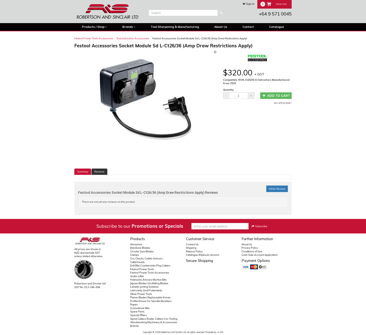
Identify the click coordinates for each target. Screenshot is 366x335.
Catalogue (276, 27)
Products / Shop (93, 27)
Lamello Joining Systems (144, 286)
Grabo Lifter (137, 276)
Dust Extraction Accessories (132, 38)
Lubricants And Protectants (146, 290)
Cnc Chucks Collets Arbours (146, 258)
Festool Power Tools (142, 269)
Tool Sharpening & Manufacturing (175, 27)
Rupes (134, 304)
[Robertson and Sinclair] (108, 11)
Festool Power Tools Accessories (93, 38)
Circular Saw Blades (142, 251)
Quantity (228, 89)
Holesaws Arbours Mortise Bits (148, 279)
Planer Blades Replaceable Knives (150, 297)
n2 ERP (220, 332)
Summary (82, 171)
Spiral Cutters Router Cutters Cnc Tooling (153, 318)
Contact (248, 27)
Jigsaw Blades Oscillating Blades (149, 283)
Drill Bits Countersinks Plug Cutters (150, 265)
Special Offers (138, 315)
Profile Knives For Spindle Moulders (151, 301)
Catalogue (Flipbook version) (202, 254)
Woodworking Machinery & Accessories (153, 322)
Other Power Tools (141, 293)
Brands (128, 27)
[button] (248, 4)
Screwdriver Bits (140, 308)
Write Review (277, 189)
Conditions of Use (252, 251)
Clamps (134, 254)
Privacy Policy (250, 247)
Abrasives (136, 244)
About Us (220, 27)
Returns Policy (194, 251)
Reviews (99, 171)
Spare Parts (137, 311)
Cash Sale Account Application (260, 254)
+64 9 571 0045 (275, 14)
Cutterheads (137, 262)
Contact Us (192, 244)
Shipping (191, 247)
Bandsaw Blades (140, 247)
